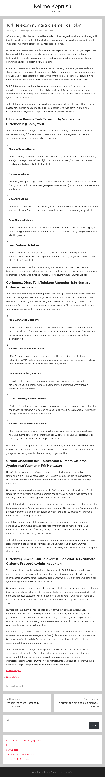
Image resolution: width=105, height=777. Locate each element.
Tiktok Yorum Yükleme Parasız (21, 754)
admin (41, 30)
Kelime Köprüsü (52, 6)
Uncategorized (16, 686)
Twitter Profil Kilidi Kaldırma (20, 759)
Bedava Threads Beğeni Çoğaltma (23, 740)
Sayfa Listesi (12, 750)
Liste (8, 745)
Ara (7, 720)
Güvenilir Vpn (12, 677)
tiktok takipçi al (13, 670)
